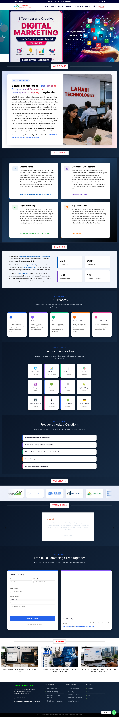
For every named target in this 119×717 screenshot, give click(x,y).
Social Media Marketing (75, 694)
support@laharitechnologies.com (84, 623)
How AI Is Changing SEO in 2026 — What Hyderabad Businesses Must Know (59, 667)
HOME (46, 6)
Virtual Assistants (73, 697)
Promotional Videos (73, 684)
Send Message (32, 615)
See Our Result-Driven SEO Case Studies (35, 233)
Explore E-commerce (80, 194)
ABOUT (52, 6)
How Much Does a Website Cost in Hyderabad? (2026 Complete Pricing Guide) (99, 667)
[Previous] (3, 36)
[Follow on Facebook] (97, 1)
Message (12, 599)
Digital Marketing (52, 688)
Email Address (14, 584)
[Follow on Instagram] (99, 1)
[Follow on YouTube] (104, 1)
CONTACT (88, 6)
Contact (91, 695)
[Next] (115, 36)
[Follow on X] (101, 1)
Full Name (13, 575)
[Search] (94, 6)
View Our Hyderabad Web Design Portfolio (36, 194)
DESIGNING (70, 6)
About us (91, 684)
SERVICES (60, 6)
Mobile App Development (55, 697)
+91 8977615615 (68, 623)
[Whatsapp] (114, 712)
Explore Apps (77, 233)
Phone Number (37, 575)
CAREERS (80, 6)
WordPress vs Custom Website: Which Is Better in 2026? (19, 667)
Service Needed (14, 592)
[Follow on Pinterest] (102, 1)
